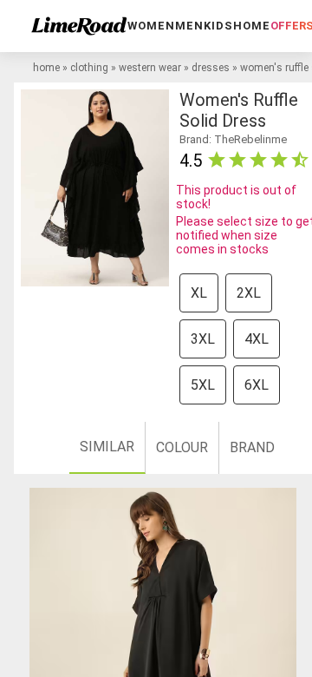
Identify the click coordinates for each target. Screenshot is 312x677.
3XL (203, 339)
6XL (256, 385)
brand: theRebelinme (233, 139)
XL (199, 293)
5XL (203, 385)
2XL (249, 293)
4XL (256, 339)
